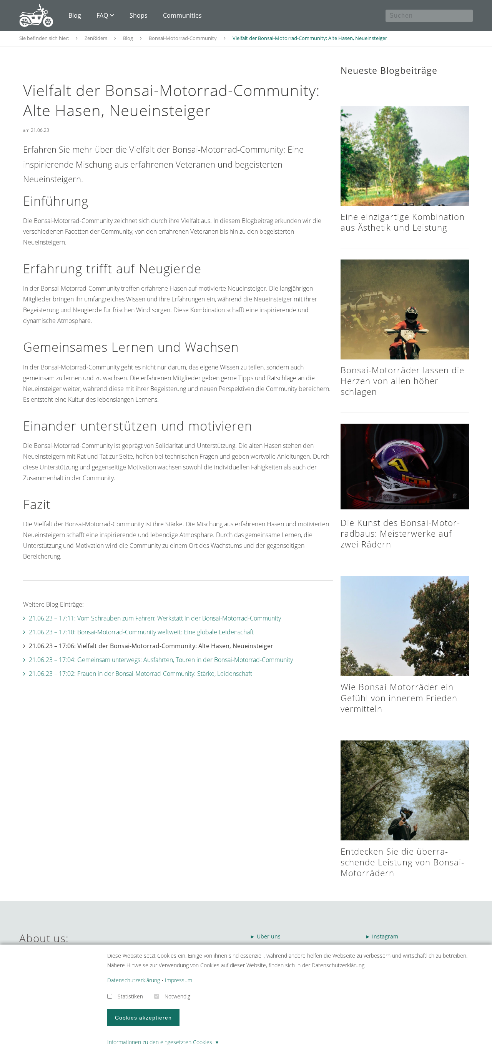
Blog (74, 15)
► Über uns (265, 936)
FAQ (102, 15)
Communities (182, 15)
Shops (139, 15)
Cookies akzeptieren (143, 1018)
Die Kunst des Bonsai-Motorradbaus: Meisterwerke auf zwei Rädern (400, 533)
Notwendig (177, 996)
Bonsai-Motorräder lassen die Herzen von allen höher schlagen (402, 380)
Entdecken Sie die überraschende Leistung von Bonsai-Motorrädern (402, 862)
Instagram (386, 936)
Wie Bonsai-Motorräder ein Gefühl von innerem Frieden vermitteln (399, 697)
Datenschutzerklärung (133, 980)
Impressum (178, 980)
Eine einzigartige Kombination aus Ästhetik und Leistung (403, 222)
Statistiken (130, 996)
